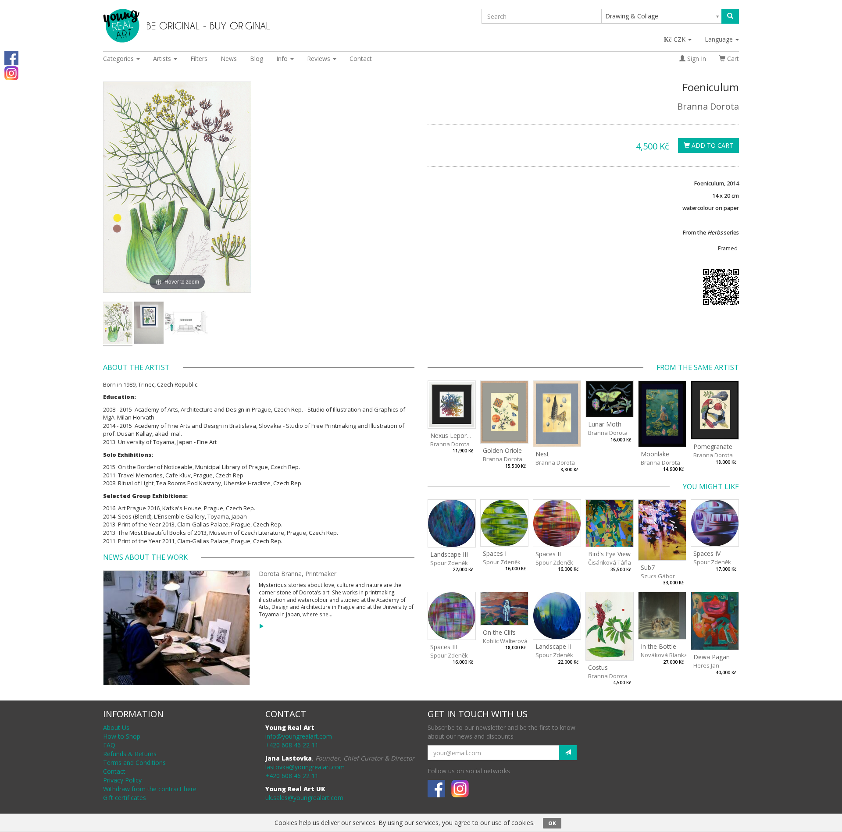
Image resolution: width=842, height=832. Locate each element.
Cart (732, 58)
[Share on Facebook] (11, 57)
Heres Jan (706, 665)
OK (552, 823)
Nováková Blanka (664, 655)
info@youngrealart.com (298, 736)
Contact (361, 58)
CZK (680, 39)
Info (282, 58)
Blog (256, 58)
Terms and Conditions (134, 762)
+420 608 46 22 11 (291, 745)
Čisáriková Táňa (609, 562)
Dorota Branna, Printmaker (297, 573)
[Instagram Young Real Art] (11, 72)
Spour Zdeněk (449, 563)
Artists (163, 58)
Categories (119, 58)
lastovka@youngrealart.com (305, 767)
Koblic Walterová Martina (516, 641)
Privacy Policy (122, 780)
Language (720, 39)
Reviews (319, 58)
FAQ (109, 745)
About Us (116, 727)
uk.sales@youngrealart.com (304, 797)
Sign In (695, 58)
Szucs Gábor (658, 576)
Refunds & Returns (130, 754)
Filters (198, 58)
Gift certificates (124, 797)
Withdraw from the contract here (149, 789)
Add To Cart (711, 145)
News (229, 58)
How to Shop (121, 736)
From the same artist (697, 367)
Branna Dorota (708, 106)
